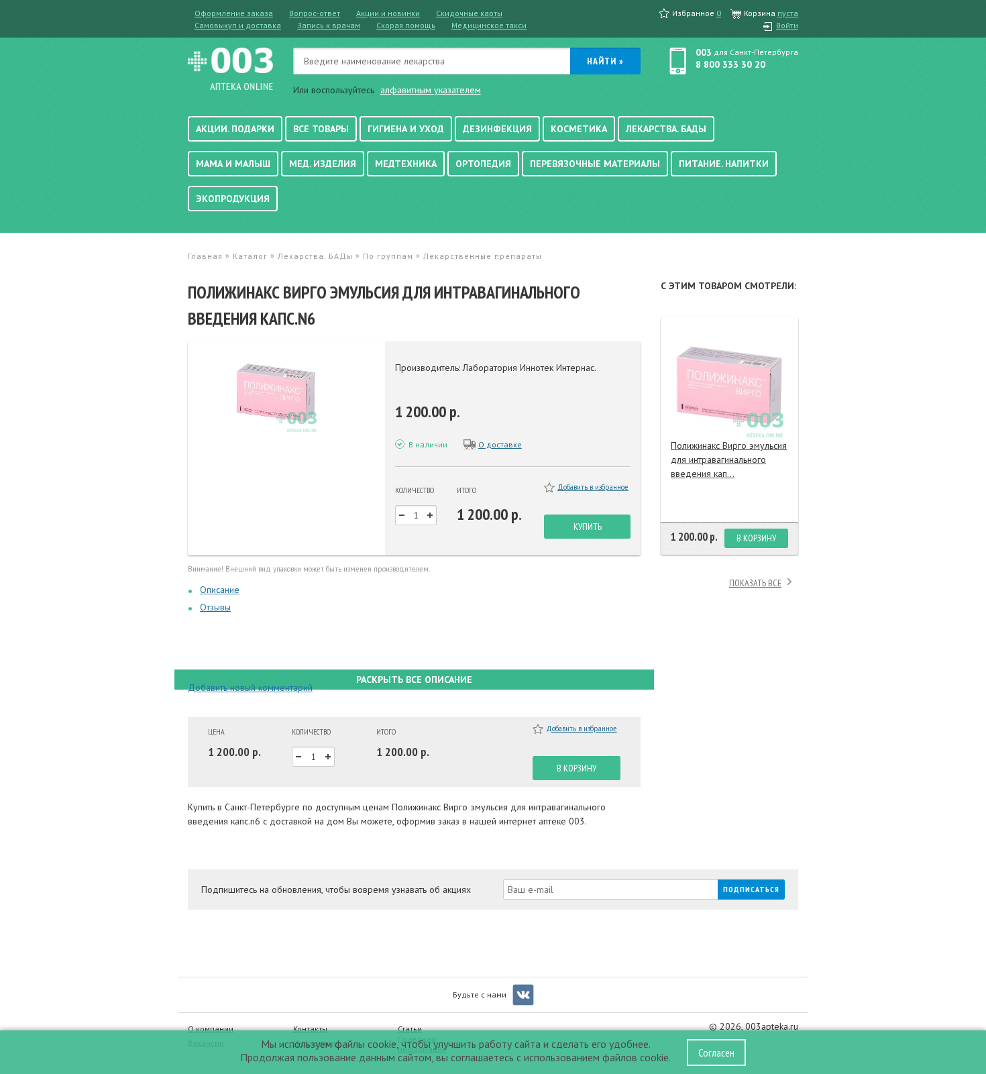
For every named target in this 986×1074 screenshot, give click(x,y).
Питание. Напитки (724, 164)
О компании (210, 1029)
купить (587, 527)
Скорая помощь (405, 25)
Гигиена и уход (406, 129)
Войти (787, 25)
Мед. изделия (322, 164)
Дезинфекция (497, 129)
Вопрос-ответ (314, 13)
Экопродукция (233, 199)
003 (704, 52)
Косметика (579, 129)
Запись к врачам (328, 25)
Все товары (321, 129)
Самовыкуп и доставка (238, 25)
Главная (205, 256)
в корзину (576, 768)
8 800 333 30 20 (730, 64)
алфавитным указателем (430, 90)
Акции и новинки (388, 13)
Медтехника (406, 164)
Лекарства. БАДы (666, 129)
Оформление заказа (234, 13)
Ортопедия (483, 164)
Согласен (716, 1052)
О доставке (500, 444)
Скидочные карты (469, 13)
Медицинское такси (489, 25)
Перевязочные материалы (595, 164)
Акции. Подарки (235, 129)
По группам (388, 256)
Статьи (410, 1029)
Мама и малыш (233, 164)
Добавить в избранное (592, 487)
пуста (787, 13)
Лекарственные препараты (482, 256)
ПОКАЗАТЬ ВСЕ (755, 583)
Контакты (310, 1029)
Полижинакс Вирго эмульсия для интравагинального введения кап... (729, 459)
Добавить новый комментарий (250, 688)
